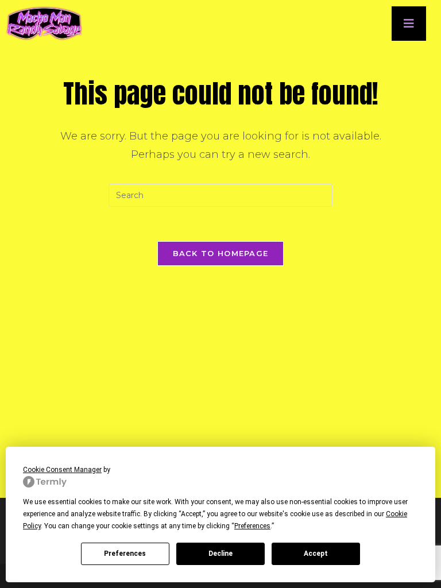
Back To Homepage (221, 253)
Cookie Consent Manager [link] (62, 470)
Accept (316, 554)
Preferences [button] (252, 526)
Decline (220, 554)
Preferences (125, 554)
